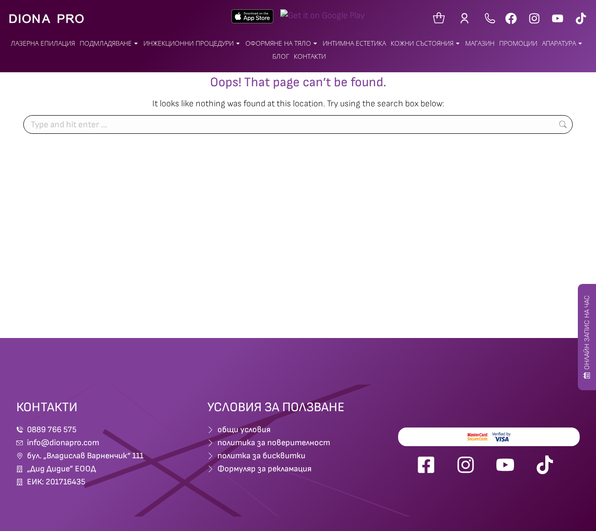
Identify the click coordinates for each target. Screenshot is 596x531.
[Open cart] (439, 18)
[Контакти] (490, 18)
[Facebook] (511, 18)
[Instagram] (534, 18)
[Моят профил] (467, 18)
